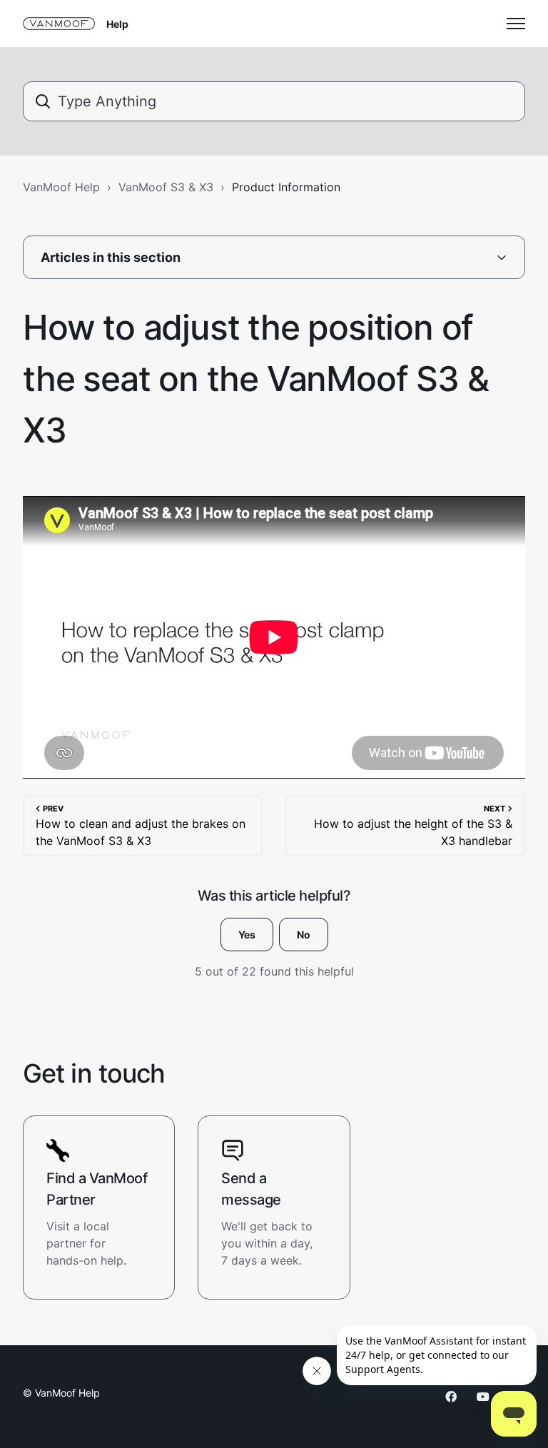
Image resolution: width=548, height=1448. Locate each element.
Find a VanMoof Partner (96, 1189)
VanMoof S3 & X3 (165, 187)
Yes (246, 934)
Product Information (286, 187)
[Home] (59, 23)
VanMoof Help (61, 187)
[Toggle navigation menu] (516, 23)
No (303, 934)
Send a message (251, 1189)
